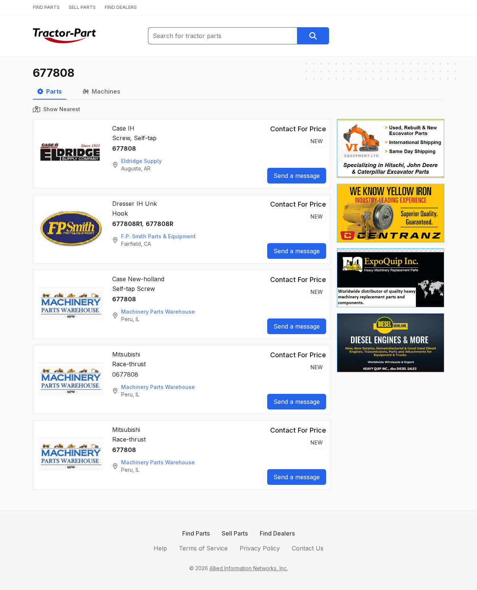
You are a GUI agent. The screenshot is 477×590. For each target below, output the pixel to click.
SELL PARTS (82, 7)
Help (160, 548)
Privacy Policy (260, 548)
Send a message (297, 175)
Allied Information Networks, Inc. (248, 568)
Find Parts (196, 533)
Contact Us (307, 548)
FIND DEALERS (121, 7)
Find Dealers (277, 533)
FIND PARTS (46, 7)
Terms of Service (203, 548)
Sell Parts (235, 533)
